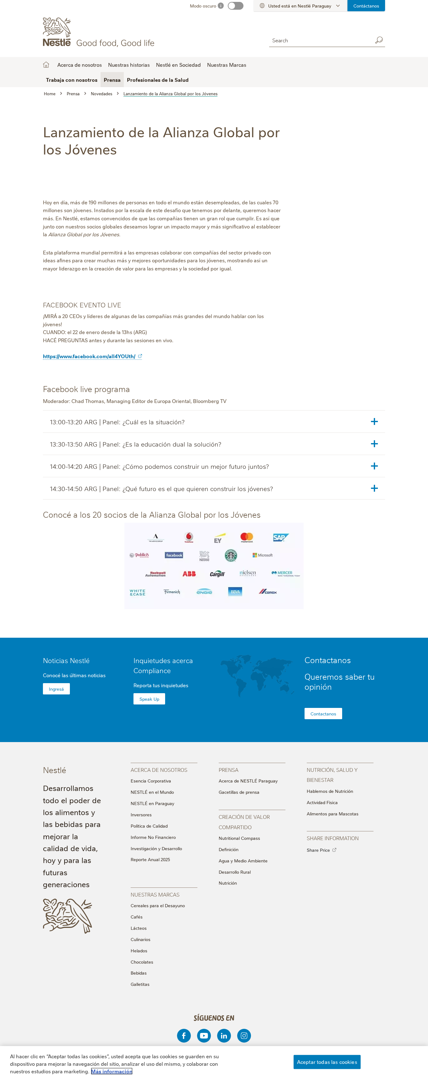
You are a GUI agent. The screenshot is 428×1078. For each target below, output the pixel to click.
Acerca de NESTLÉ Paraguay (248, 780)
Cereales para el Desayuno (158, 905)
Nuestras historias (129, 64)
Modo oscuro (203, 5)
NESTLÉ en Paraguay (152, 803)
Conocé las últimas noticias (74, 675)
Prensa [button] (112, 79)
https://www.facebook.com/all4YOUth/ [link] (89, 356)
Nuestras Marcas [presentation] (155, 894)
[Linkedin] (224, 1036)
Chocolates (142, 962)
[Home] (100, 32)
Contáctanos (366, 5)
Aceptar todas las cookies (327, 1061)
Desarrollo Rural (235, 872)
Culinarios (140, 939)
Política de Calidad (149, 826)
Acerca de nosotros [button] (79, 64)
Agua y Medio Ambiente (243, 860)
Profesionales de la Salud (158, 79)
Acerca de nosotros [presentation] (159, 769)
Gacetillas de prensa (239, 792)
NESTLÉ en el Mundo (152, 792)
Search (379, 40)
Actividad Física (322, 802)
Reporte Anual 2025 (150, 859)
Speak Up (149, 699)
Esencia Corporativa (151, 780)
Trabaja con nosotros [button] (71, 79)
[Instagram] (244, 1036)
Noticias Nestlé (66, 660)
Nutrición (228, 883)
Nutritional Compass (239, 838)
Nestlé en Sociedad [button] (178, 64)
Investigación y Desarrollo (156, 848)
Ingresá (56, 689)
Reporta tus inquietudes (160, 685)
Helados (139, 950)
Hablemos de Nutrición (330, 791)
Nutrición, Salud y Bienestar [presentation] (332, 774)
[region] (214, 1062)
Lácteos (139, 928)
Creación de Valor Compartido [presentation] (244, 821)
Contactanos (323, 713)
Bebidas (139, 973)
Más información (112, 1071)
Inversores (141, 814)
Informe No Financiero (153, 837)
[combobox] (319, 40)
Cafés (137, 916)
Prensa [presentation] (228, 769)
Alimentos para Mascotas (332, 813)
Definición (228, 849)
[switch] (235, 6)
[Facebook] (184, 1036)
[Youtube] (204, 1036)
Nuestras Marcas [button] (226, 64)
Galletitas (140, 984)
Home (46, 64)
